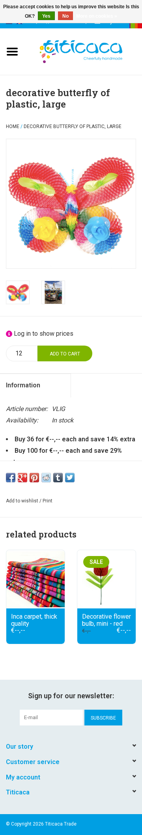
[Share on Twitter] (70, 477)
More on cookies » (96, 16)
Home (12, 126)
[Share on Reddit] (46, 477)
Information (23, 385)
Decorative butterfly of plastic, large (72, 126)
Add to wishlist (22, 501)
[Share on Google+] (22, 477)
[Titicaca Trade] (90, 51)
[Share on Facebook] (10, 477)
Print (47, 501)
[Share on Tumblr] (58, 477)
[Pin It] (34, 477)
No (65, 16)
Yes (46, 16)
